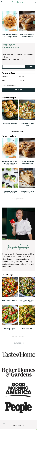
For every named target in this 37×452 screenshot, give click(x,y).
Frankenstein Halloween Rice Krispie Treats (10, 192)
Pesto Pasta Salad (27, 328)
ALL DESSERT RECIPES (18, 199)
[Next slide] (34, 22)
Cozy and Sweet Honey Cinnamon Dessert (27, 35)
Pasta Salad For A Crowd (9, 300)
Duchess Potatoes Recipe (10, 123)
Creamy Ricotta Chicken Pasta (27, 124)
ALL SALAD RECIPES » (18, 336)
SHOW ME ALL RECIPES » (18, 131)
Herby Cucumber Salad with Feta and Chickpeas (27, 301)
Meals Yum (18, 2)
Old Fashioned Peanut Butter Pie (27, 192)
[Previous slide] (3, 22)
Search (18, 90)
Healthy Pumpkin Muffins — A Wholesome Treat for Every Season (10, 36)
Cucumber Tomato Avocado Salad (9, 329)
